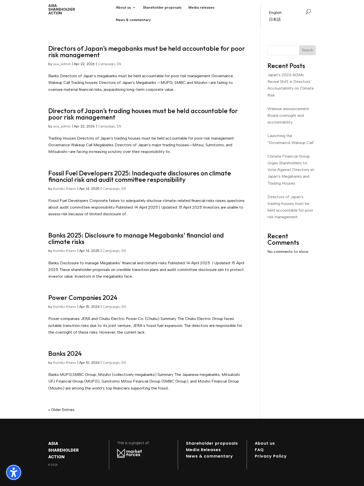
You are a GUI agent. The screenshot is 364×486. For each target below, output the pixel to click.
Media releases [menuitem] (201, 8)
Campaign (106, 64)
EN (119, 64)
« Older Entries (61, 409)
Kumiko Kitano (64, 189)
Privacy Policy (271, 456)
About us (265, 443)
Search (307, 50)
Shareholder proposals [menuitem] (162, 8)
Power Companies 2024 (82, 297)
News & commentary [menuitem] (133, 20)
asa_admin (62, 64)
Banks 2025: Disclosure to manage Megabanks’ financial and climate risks (136, 238)
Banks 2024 (65, 353)
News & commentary (209, 456)
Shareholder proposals (212, 443)
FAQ (259, 450)
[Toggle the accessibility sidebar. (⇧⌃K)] (13, 472)
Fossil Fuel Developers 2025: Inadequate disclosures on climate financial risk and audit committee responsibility (139, 176)
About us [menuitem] (123, 8)
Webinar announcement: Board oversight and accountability (288, 115)
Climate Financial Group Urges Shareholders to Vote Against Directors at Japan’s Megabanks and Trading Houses (290, 170)
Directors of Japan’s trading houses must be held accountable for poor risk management (143, 114)
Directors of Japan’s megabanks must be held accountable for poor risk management (146, 51)
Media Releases (203, 450)
